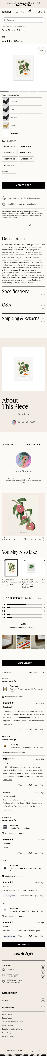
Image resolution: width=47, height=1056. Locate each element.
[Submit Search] (5, 20)
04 (33, 91)
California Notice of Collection (12, 1022)
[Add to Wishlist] (5, 561)
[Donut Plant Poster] (23, 514)
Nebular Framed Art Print (20, 828)
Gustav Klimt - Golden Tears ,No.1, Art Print (26, 747)
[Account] (17, 12)
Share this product (22, 225)
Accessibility (6, 1033)
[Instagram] (43, 967)
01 (4, 539)
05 (42, 91)
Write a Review (29, 664)
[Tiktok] (43, 977)
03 (23, 91)
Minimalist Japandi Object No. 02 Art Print (26, 911)
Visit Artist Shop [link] (32, 444)
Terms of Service (7, 1025)
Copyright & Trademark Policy (12, 1029)
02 (14, 91)
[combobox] (23, 19)
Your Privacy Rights (8, 1036)
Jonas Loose (28, 422)
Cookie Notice (7, 1018)
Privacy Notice (7, 1014)
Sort (24, 672)
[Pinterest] (43, 972)
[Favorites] (23, 12)
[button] (12, 41)
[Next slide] (42, 432)
